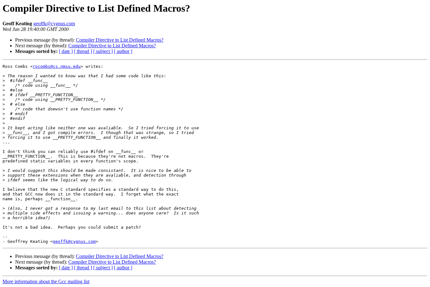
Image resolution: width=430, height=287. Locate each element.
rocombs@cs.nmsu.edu (57, 66)
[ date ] (66, 51)
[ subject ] (103, 51)
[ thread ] (83, 51)
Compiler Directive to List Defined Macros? (119, 40)
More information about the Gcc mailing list (46, 281)
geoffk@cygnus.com (54, 23)
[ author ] (123, 51)
